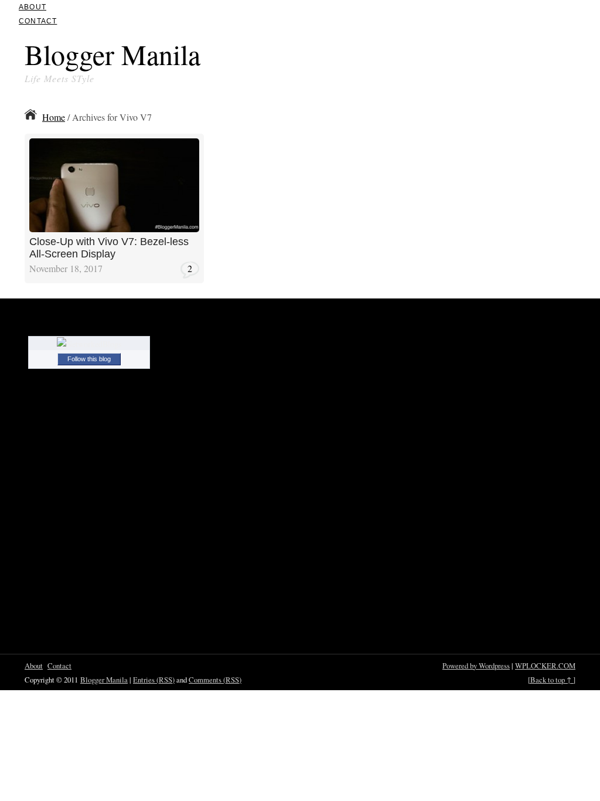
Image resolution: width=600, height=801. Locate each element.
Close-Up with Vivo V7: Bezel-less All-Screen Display (109, 248)
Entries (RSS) (154, 679)
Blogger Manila (112, 54)
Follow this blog (89, 358)
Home (53, 117)
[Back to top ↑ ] (551, 679)
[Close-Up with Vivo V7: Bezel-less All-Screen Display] (114, 228)
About (32, 7)
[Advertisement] (438, 57)
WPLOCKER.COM (545, 665)
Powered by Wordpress (476, 665)
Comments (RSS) (215, 679)
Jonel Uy (169, 142)
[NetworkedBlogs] (89, 343)
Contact (38, 21)
